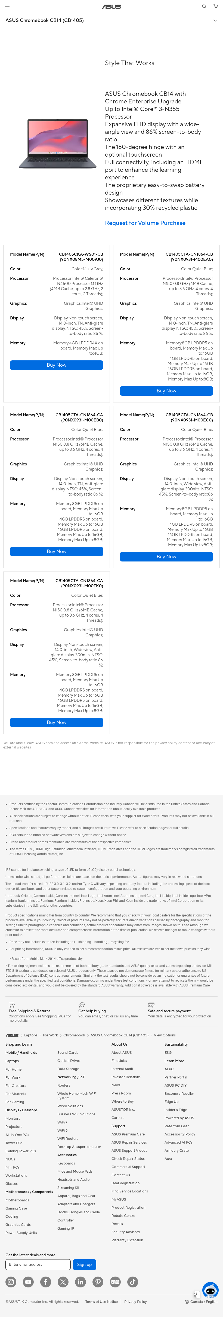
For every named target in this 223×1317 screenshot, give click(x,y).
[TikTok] (132, 1282)
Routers (63, 1085)
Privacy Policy (135, 1302)
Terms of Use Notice (101, 1302)
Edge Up (172, 1102)
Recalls (117, 1224)
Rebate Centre (123, 1216)
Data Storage (68, 1069)
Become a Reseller (179, 1093)
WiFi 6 (62, 1130)
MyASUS (119, 1199)
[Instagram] (10, 1282)
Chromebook (74, 1035)
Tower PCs (14, 1143)
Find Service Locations (130, 1191)
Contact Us (121, 1175)
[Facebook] (45, 1282)
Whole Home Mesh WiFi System (77, 1095)
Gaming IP (65, 1228)
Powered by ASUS (179, 1118)
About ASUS (122, 1053)
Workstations (16, 1175)
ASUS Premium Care (128, 1134)
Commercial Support (128, 1167)
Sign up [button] (84, 1264)
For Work (12, 1077)
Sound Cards (67, 1053)
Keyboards (66, 1163)
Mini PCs (12, 1167)
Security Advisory (126, 1232)
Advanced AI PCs (179, 1142)
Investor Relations (126, 1077)
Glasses (11, 1184)
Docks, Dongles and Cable (78, 1212)
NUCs (10, 1159)
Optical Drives (68, 1061)
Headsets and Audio (73, 1180)
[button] (7, 6)
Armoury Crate (177, 1150)
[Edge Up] (115, 1282)
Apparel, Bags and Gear (76, 1196)
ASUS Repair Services (129, 1142)
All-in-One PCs (17, 1135)
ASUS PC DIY (176, 1085)
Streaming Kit (68, 1188)
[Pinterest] (97, 1282)
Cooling (11, 1216)
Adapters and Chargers (76, 1204)
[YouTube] (28, 1282)
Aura (168, 1159)
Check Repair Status (128, 1159)
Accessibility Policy (180, 1134)
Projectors (13, 1127)
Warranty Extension (127, 1240)
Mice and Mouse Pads (74, 1171)
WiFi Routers (67, 1139)
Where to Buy (123, 1101)
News (116, 1085)
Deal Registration (126, 1183)
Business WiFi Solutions (76, 1114)
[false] (56, 365)
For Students (15, 1094)
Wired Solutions (70, 1106)
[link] (111, 7)
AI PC (169, 1069)
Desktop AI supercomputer (79, 1147)
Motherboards (17, 1200)
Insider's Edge (176, 1110)
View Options (165, 1035)
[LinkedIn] (80, 1282)
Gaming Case (16, 1208)
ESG (168, 1053)
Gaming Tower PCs (20, 1151)
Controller (65, 1220)
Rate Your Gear (177, 1126)
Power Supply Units (21, 1233)
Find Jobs (119, 1061)
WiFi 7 (62, 1122)
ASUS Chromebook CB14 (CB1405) (44, 21)
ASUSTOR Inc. (123, 1109)
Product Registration (128, 1207)
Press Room (121, 1093)
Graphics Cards (18, 1225)
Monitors (12, 1118)
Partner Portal (176, 1077)
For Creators (15, 1086)
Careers (118, 1118)
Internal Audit (122, 1069)
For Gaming (14, 1102)
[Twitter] (63, 1282)
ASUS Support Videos (129, 1150)
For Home (13, 1069)
